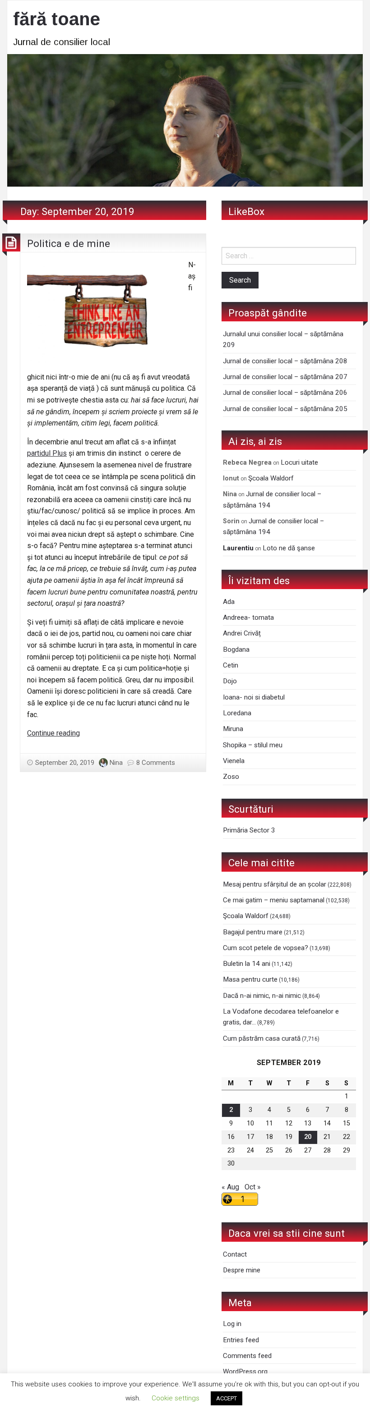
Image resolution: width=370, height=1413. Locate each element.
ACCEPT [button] (226, 1398)
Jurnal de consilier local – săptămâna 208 (285, 361)
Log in (232, 1324)
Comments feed (247, 1356)
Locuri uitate (299, 462)
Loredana (237, 713)
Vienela (234, 761)
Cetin (230, 665)
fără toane (56, 19)
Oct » (253, 1187)
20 (307, 1137)
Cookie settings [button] (175, 1398)
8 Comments (155, 763)
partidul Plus (47, 453)
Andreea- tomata (248, 617)
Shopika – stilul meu (252, 745)
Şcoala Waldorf (271, 478)
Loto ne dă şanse (289, 548)
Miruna (233, 729)
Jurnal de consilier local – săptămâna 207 (285, 377)
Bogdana (236, 649)
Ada (229, 602)
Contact (235, 1254)
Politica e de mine (68, 243)
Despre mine (241, 1270)
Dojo (230, 681)
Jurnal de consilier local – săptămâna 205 (285, 409)
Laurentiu (238, 548)
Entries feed (241, 1340)
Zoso (231, 777)
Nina (116, 763)
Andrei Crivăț (242, 633)
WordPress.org (245, 1371)
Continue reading (53, 733)
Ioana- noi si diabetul (254, 697)
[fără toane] (185, 119)
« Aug (230, 1187)
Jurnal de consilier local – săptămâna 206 (285, 393)
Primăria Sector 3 (249, 830)
